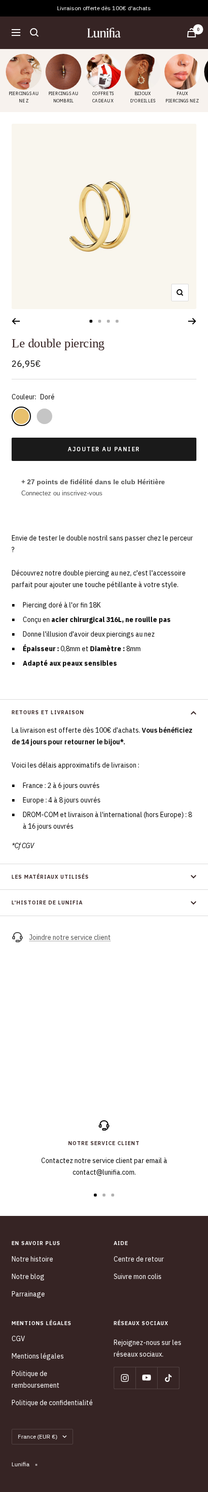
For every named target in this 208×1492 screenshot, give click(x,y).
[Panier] (191, 32)
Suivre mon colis (138, 1276)
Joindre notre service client (70, 937)
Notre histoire (32, 1259)
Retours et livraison (48, 712)
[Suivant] (192, 321)
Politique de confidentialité (52, 1402)
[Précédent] (16, 321)
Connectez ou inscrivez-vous (62, 493)
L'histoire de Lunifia (47, 902)
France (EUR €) (38, 1436)
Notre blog (28, 1276)
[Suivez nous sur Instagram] (124, 1378)
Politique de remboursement (35, 1379)
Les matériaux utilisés (50, 876)
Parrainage (28, 1294)
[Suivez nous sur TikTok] (168, 1378)
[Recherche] (34, 32)
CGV (18, 1338)
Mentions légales (38, 1356)
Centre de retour (139, 1259)
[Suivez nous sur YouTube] (146, 1378)
